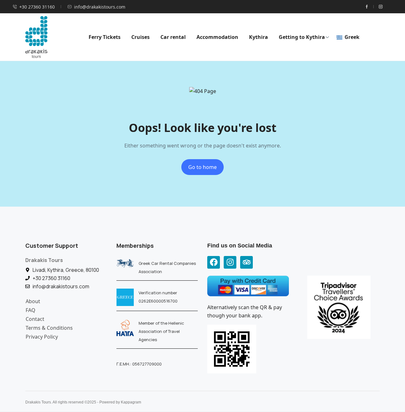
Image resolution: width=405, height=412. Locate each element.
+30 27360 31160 (37, 7)
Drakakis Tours (44, 260)
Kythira (258, 37)
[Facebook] (213, 262)
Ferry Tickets (105, 37)
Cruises (140, 37)
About (33, 301)
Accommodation (217, 37)
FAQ (30, 310)
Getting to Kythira (302, 37)
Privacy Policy (42, 336)
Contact (35, 318)
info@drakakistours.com (99, 7)
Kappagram (131, 402)
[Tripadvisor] (246, 262)
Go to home (202, 167)
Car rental (173, 37)
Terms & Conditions (49, 327)
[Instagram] (230, 262)
